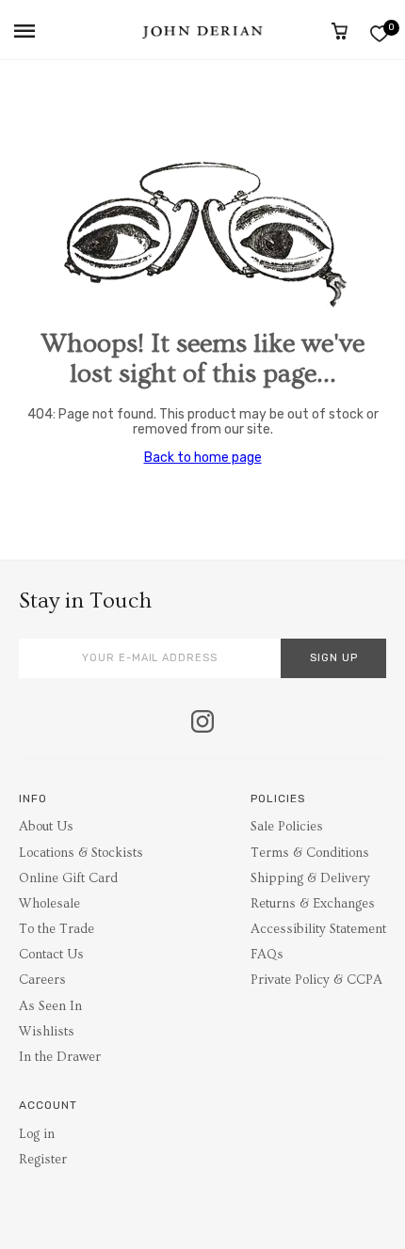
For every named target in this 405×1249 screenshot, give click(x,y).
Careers (42, 980)
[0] (379, 33)
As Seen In (50, 1006)
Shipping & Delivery (310, 878)
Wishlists (46, 1031)
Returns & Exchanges (313, 903)
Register (43, 1159)
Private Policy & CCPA (316, 980)
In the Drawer (60, 1057)
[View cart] (340, 31)
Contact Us (51, 954)
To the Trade (56, 929)
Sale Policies (287, 826)
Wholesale (49, 903)
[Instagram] (202, 723)
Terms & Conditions (310, 853)
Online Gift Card (68, 878)
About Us (46, 826)
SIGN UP (334, 658)
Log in (37, 1134)
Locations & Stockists (81, 853)
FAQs (267, 954)
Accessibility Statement (318, 929)
